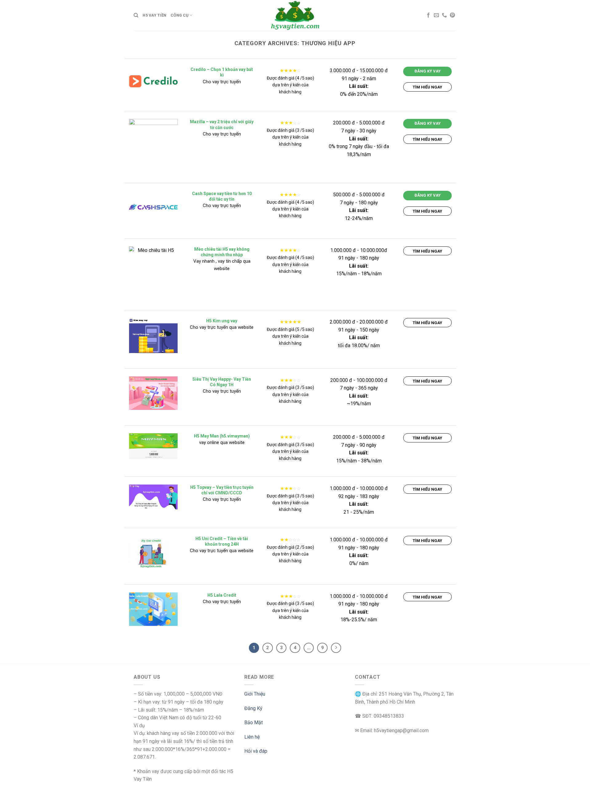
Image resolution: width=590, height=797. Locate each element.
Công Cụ (179, 15)
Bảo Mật (253, 722)
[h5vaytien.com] (295, 15)
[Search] (136, 15)
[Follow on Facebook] (428, 15)
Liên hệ (252, 737)
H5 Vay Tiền (154, 15)
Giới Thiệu (254, 694)
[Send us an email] (436, 15)
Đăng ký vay (428, 71)
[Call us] (444, 15)
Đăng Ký (253, 708)
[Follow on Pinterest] (452, 15)
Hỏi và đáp (255, 751)
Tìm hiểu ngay (427, 87)
